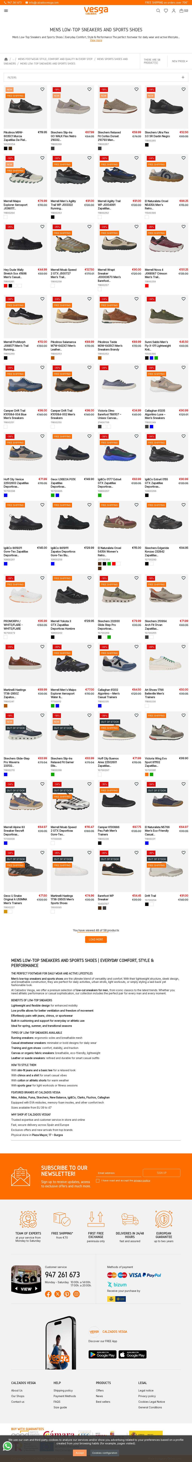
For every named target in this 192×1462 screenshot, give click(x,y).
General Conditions (150, 1407)
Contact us (17, 1401)
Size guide (60, 1407)
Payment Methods (65, 1396)
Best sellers (103, 1401)
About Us (16, 1390)
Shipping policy (63, 1390)
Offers (100, 1390)
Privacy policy (147, 1396)
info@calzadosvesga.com (41, 2)
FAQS (57, 1401)
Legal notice (146, 1390)
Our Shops (17, 1396)
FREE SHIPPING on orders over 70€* (166, 2)
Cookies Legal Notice (151, 1401)
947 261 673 (13, 2)
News (99, 1396)
